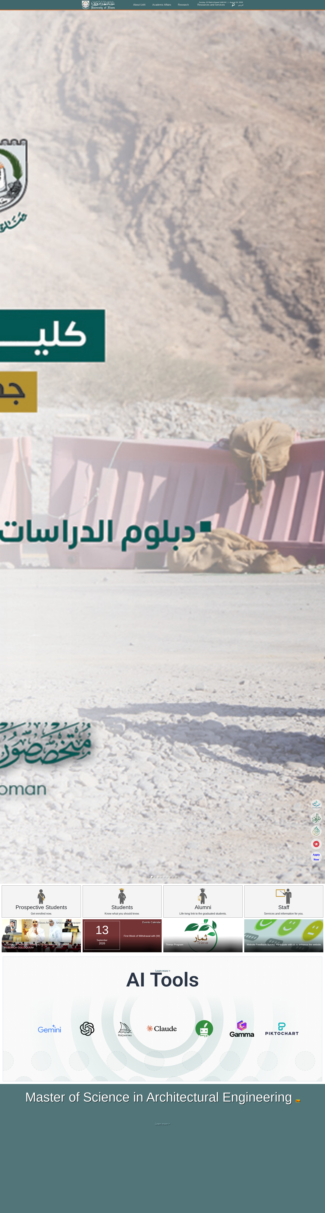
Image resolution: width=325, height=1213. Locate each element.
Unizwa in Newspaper (68, 922)
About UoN (139, 4)
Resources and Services (211, 4)
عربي (241, 4)
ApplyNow (316, 857)
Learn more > (162, 970)
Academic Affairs (161, 4)
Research (183, 4)
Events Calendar (151, 922)
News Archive (46, 922)
